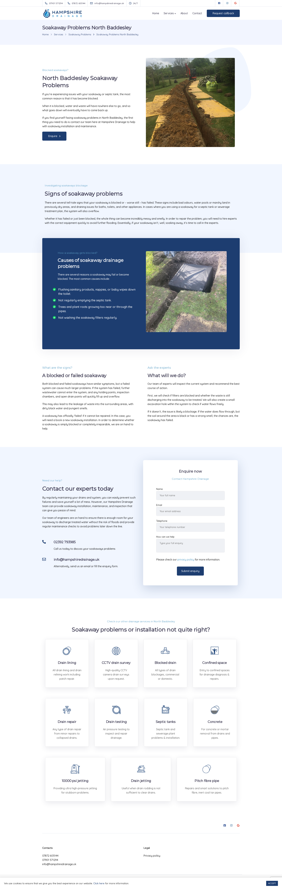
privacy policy (185, 559)
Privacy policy (151, 855)
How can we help (165, 536)
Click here (98, 883)
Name (159, 489)
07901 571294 (50, 860)
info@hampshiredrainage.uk (59, 864)
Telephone (161, 520)
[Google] (235, 3)
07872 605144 (50, 855)
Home (155, 13)
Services (169, 13)
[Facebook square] (219, 3)
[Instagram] (227, 3)
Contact (197, 13)
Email (159, 505)
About (184, 13)
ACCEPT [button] (272, 883)
